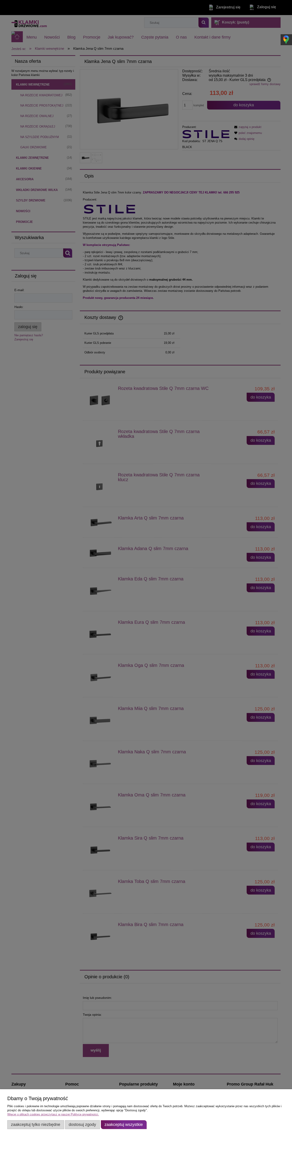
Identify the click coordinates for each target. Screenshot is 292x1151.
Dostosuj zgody (82, 1124)
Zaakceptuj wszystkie (123, 1124)
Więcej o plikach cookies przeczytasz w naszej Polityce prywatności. (53, 1114)
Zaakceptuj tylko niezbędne (35, 1124)
